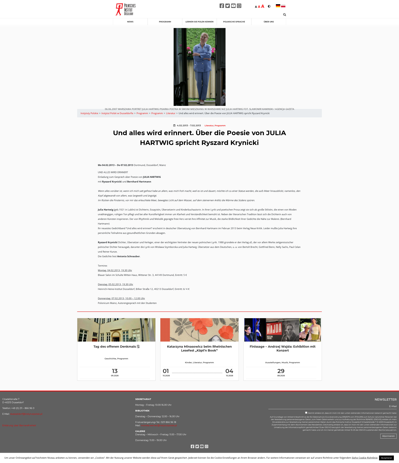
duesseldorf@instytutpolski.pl (26, 414)
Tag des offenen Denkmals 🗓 (116, 346)
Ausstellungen (273, 362)
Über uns (269, 22)
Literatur (209, 125)
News (130, 22)
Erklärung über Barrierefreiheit (19, 425)
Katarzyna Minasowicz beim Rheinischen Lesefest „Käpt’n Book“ (199, 348)
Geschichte (110, 358)
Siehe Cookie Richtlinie (365, 457)
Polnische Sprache (234, 22)
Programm (165, 22)
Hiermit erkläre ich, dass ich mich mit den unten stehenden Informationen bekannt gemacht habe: (352, 413)
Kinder (188, 362)
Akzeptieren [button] (386, 457)
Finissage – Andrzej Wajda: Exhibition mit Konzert (282, 348)
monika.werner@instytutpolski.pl (159, 425)
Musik (285, 362)
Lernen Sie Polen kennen (199, 22)
